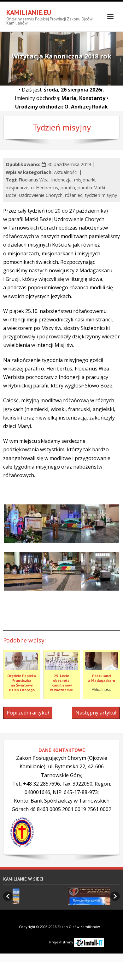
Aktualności (66, 172)
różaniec (73, 195)
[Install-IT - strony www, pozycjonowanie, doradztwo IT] (89, 942)
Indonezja (61, 180)
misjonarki (84, 180)
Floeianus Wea (34, 180)
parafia (68, 188)
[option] (66, 896)
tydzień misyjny (101, 195)
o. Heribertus (44, 188)
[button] (8, 896)
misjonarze (17, 188)
